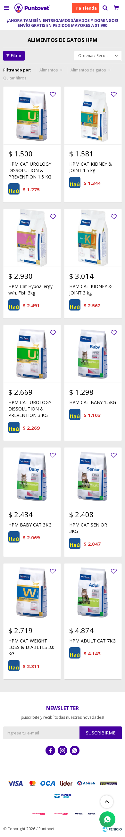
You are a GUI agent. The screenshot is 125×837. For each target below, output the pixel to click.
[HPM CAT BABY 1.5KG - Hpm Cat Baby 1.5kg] (93, 354)
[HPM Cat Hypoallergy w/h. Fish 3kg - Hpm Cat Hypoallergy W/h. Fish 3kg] (32, 238)
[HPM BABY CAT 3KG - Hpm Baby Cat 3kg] (32, 476)
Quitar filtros (14, 78)
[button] (105, 8)
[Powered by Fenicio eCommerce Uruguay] (112, 829)
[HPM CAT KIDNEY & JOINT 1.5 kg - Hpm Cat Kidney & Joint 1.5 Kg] (93, 115)
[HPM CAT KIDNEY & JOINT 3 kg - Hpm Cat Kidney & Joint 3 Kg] (93, 238)
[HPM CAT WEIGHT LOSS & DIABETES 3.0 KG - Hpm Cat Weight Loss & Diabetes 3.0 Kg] (32, 592)
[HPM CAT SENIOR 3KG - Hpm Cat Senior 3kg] (93, 476)
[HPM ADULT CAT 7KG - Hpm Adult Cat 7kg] (93, 592)
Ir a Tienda (85, 8)
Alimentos (48, 70)
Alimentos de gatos (88, 70)
